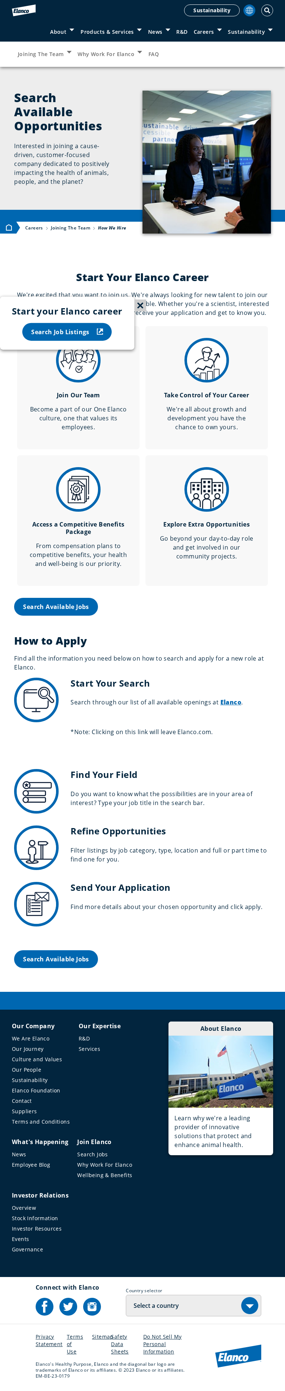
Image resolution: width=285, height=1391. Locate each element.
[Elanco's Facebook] (44, 1307)
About (58, 31)
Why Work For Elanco (106, 54)
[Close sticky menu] (140, 306)
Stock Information (35, 1218)
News (155, 31)
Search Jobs (92, 1154)
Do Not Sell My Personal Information (162, 1344)
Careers (204, 31)
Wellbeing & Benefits (104, 1175)
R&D (181, 31)
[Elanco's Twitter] (68, 1307)
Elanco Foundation (36, 1090)
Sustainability (211, 10)
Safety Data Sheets (119, 1344)
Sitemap (103, 1336)
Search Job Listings (60, 332)
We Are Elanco (30, 1038)
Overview (24, 1207)
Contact (22, 1100)
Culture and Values (37, 1059)
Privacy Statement (49, 1340)
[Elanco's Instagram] (92, 1307)
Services (89, 1048)
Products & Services (107, 31)
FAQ (153, 54)
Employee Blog (31, 1164)
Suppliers (24, 1111)
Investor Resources (37, 1228)
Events (20, 1238)
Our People (26, 1069)
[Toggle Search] (267, 10)
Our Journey (27, 1048)
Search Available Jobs (56, 607)
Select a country (156, 1306)
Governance (27, 1249)
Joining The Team (40, 54)
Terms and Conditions (41, 1121)
